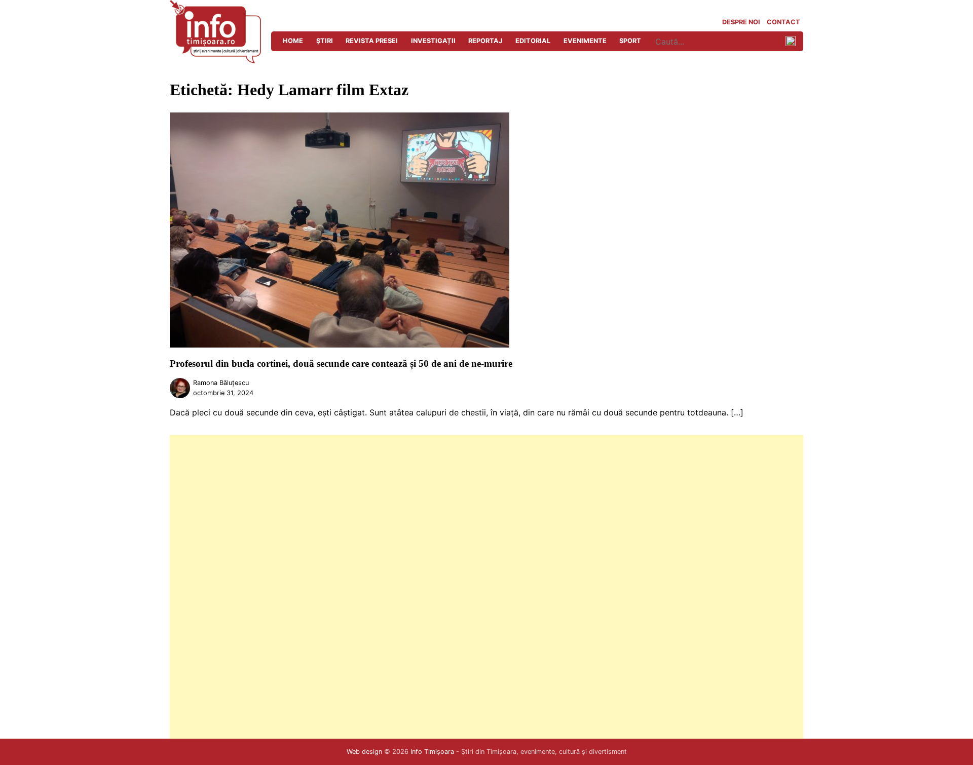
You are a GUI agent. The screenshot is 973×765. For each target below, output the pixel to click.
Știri (324, 41)
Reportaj (485, 41)
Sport (630, 41)
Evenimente (585, 41)
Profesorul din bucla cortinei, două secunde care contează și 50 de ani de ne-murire (341, 363)
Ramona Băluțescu (221, 383)
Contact (783, 22)
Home (293, 41)
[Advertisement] (474, 587)
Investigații (433, 41)
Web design (364, 751)
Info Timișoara (432, 751)
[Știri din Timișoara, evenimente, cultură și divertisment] (215, 60)
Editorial (532, 41)
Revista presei (372, 41)
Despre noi (741, 22)
